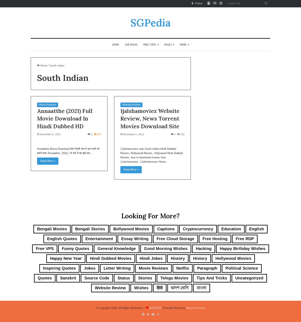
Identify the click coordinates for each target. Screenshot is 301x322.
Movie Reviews (47, 104)
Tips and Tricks (212, 278)
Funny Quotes (75, 248)
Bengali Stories (90, 229)
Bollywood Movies (131, 229)
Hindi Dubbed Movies (110, 258)
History (178, 258)
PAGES (168, 44)
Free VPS (45, 248)
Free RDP (245, 239)
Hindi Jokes (151, 258)
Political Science (241, 268)
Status (124, 278)
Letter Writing (117, 268)
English (256, 229)
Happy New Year (66, 258)
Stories (145, 278)
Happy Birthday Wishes (242, 248)
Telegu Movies (174, 278)
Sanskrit (68, 278)
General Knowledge (116, 248)
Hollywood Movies (233, 258)
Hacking (204, 248)
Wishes (141, 288)
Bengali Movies (52, 229)
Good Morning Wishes (166, 248)
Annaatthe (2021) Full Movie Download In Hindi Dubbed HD (65, 118)
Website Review (131, 104)
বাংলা (201, 288)
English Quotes (62, 239)
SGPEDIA (155, 308)
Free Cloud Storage (175, 239)
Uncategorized (249, 278)
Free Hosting (215, 239)
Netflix (182, 268)
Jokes (89, 268)
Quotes (45, 278)
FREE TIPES (149, 44)
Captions (166, 229)
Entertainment (99, 239)
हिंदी (160, 288)
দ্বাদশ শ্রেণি (180, 288)
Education (231, 229)
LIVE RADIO (131, 44)
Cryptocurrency (198, 229)
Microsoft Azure (195, 308)
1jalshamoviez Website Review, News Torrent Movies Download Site (150, 118)
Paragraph (207, 268)
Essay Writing (134, 239)
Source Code (96, 278)
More (183, 44)
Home (115, 44)
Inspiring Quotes (59, 268)
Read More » (47, 161)
